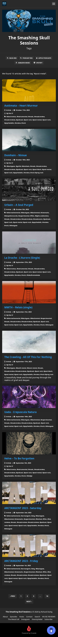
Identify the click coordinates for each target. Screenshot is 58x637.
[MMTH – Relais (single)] (29, 292)
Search (37, 616)
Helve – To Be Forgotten (19, 458)
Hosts (21, 616)
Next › (29, 601)
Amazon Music (24, 63)
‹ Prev (12, 596)
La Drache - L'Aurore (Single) (22, 257)
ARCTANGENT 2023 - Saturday (22, 508)
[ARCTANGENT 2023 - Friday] (29, 546)
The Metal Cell (13, 619)
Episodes (13, 616)
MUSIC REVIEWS (48, 616)
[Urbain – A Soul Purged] (29, 190)
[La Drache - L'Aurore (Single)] (29, 242)
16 (47, 596)
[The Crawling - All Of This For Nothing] (29, 342)
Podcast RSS (28, 58)
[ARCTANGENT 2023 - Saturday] (29, 493)
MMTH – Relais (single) (18, 307)
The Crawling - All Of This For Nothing (28, 357)
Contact (29, 616)
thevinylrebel (37, 619)
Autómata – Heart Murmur (21, 105)
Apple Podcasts (44, 58)
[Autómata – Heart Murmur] (29, 90)
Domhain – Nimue (15, 155)
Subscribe (48, 619)
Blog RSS (12, 58)
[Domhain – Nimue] (29, 140)
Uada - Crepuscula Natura (20, 412)
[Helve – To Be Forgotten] (29, 443)
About (5, 616)
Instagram (25, 619)
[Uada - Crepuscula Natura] (29, 397)
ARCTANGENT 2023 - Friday (21, 561)
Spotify (39, 63)
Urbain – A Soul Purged (18, 204)
